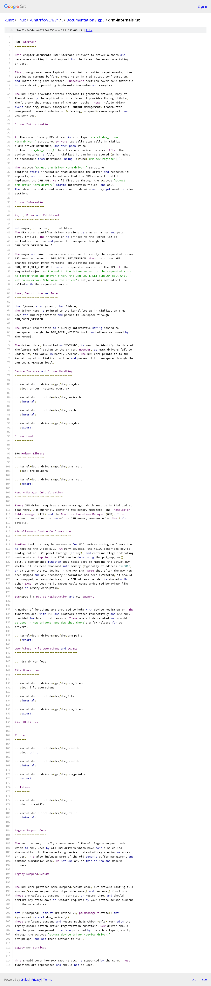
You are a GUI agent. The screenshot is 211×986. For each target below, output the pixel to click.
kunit (9, 20)
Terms (47, 979)
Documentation (80, 20)
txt (193, 979)
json (203, 979)
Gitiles (25, 979)
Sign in (202, 6)
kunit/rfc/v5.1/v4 (44, 20)
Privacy (36, 979)
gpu (101, 20)
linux (21, 20)
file (89, 30)
